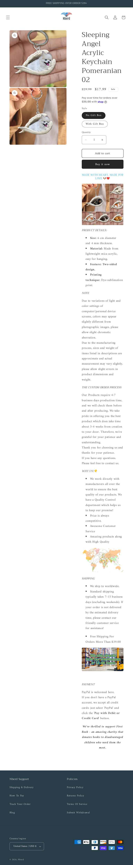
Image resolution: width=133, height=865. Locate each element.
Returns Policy (75, 795)
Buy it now (102, 164)
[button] (8, 17)
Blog (12, 812)
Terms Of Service (77, 804)
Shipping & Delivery (22, 787)
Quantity (86, 132)
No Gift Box (93, 115)
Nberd (21, 860)
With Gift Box (95, 124)
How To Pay (17, 795)
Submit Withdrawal (78, 812)
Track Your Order (20, 804)
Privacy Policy (75, 787)
